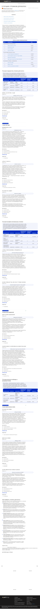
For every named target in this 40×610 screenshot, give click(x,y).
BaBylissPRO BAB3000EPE (12, 57)
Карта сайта (29, 602)
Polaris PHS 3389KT (11, 50)
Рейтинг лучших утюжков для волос (9, 16)
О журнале (16, 597)
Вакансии (28, 601)
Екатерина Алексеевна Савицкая (7, 8)
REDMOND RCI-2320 (11, 47)
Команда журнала (17, 598)
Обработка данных (30, 597)
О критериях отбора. (16, 10)
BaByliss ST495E (10, 64)
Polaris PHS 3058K (10, 62)
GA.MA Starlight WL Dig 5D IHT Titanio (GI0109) (15, 55)
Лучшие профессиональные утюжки (9, 19)
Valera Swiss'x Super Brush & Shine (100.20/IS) (15, 59)
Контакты (16, 601)
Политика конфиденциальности (19, 602)
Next (36, 566)
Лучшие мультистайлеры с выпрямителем (9, 21)
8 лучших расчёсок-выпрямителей (8, 312)
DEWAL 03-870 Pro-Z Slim (12, 45)
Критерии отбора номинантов (31, 598)
